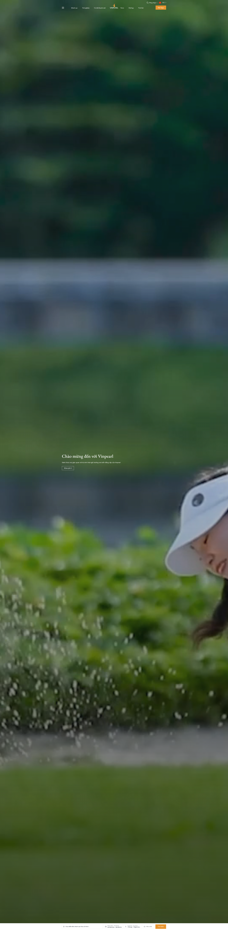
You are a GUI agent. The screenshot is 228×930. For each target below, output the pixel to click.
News (122, 8)
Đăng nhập (152, 3)
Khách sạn (74, 8)
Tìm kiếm (161, 926)
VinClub (140, 8)
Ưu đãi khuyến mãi (99, 8)
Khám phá (67, 468)
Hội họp (131, 8)
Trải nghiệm (85, 8)
